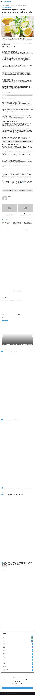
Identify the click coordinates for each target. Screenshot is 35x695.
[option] (17, 336)
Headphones (4, 663)
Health (3, 7)
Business (4, 641)
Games (4, 647)
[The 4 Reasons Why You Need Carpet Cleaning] (4, 453)
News (10, 7)
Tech (3, 637)
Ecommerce (4, 657)
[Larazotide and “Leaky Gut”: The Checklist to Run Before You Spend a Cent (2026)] (17, 255)
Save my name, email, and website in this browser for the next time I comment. (14, 317)
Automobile (4, 656)
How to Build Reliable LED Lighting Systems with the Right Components (17, 344)
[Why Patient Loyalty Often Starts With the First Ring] (6, 224)
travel (3, 660)
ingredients (22, 181)
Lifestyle (4, 650)
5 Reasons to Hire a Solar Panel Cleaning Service (15, 494)
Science (4, 670)
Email (3, 314)
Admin (5, 14)
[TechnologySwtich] (7, 1)
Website (19, 314)
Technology (4, 644)
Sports (4, 653)
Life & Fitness (7, 5)
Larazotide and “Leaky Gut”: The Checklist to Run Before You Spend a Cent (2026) (17, 291)
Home (3, 5)
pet (3, 667)
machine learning (5, 669)
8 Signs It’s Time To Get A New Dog (13, 351)
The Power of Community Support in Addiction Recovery (27, 229)
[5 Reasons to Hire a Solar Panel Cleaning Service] (4, 527)
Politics (4, 664)
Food (3, 654)
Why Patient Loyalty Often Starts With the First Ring (6, 228)
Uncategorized (5, 666)
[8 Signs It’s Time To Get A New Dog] (4, 385)
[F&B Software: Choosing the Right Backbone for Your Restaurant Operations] (4, 490)
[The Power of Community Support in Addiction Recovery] (28, 224)
